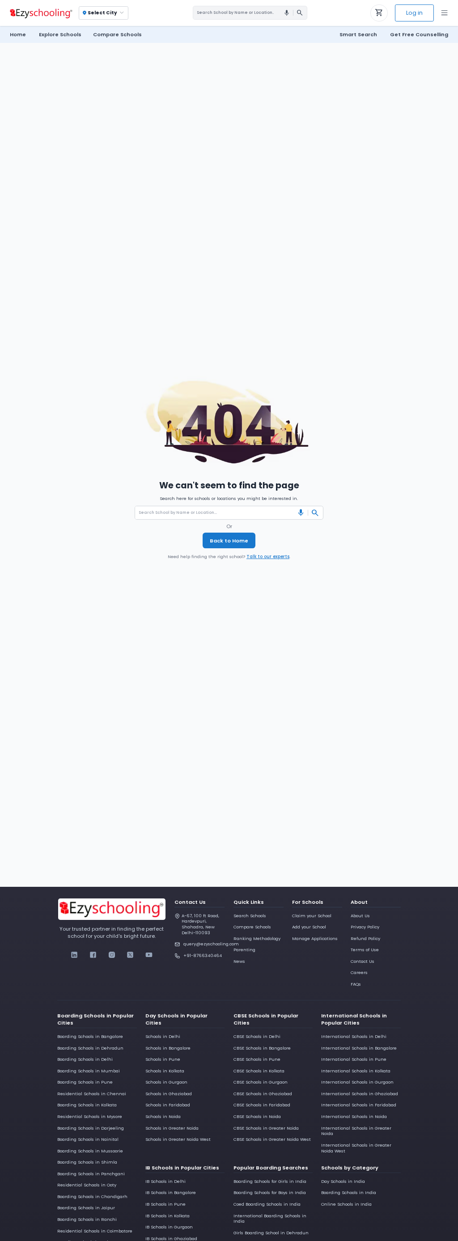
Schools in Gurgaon (166, 1082)
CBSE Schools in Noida (257, 1116)
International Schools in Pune (353, 1059)
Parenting (244, 950)
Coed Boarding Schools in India (267, 1204)
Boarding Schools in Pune (85, 1082)
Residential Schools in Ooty (86, 1185)
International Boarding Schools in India (269, 1218)
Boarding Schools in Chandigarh (92, 1196)
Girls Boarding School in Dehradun (271, 1233)
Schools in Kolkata (164, 1071)
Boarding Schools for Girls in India (269, 1181)
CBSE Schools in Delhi (256, 1036)
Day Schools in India (343, 1181)
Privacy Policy (365, 927)
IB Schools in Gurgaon (169, 1227)
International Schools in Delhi (353, 1036)
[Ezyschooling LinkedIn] (74, 955)
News (239, 961)
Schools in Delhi (162, 1036)
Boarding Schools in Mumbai (88, 1071)
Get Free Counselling (419, 34)
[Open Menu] (444, 12)
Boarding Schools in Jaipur (86, 1208)
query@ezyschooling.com (204, 944)
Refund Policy (365, 938)
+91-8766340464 (202, 955)
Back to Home (229, 540)
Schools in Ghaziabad (168, 1094)
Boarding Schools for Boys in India (269, 1192)
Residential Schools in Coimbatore (94, 1231)
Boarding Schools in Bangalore (90, 1036)
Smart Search (358, 34)
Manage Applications (315, 938)
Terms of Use (365, 950)
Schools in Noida (163, 1116)
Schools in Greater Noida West (178, 1139)
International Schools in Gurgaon (357, 1082)
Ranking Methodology (256, 938)
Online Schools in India (346, 1204)
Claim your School (311, 916)
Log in (414, 13)
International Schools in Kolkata (355, 1071)
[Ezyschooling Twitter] (130, 955)
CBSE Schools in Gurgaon (260, 1082)
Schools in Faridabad (167, 1105)
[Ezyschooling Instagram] (111, 955)
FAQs (356, 984)
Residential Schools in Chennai (91, 1094)
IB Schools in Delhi (165, 1181)
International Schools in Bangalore (359, 1048)
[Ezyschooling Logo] (40, 12)
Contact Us (362, 961)
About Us (360, 916)
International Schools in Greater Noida (356, 1131)
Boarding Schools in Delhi (85, 1059)
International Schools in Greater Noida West (356, 1148)
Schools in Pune (162, 1059)
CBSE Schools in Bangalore (262, 1048)
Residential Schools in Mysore (89, 1116)
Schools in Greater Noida (172, 1128)
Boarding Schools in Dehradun (90, 1048)
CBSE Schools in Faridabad (261, 1105)
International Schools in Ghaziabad (359, 1094)
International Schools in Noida (354, 1116)
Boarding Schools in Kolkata (87, 1105)
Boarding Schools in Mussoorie (90, 1151)
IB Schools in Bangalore (170, 1192)
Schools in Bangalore (168, 1048)
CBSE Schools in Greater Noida (266, 1128)
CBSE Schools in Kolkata (258, 1071)
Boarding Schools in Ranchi (87, 1219)
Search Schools (249, 916)
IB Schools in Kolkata (167, 1216)
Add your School (309, 927)
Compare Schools (252, 927)
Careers (359, 972)
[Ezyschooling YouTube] (148, 955)
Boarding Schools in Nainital (88, 1139)
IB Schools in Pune (165, 1204)
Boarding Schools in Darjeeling (90, 1128)
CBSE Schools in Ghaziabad (262, 1094)
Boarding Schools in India (348, 1192)
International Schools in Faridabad (358, 1105)
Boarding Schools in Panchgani (91, 1174)
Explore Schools (60, 34)
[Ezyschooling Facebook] (93, 955)
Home (18, 34)
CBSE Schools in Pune (256, 1059)
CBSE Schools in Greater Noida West (272, 1139)
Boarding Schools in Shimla (87, 1162)
